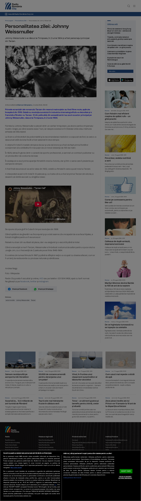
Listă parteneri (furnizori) (72, 477)
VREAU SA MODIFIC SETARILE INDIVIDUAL (125, 477)
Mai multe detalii (16, 467)
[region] (70, 475)
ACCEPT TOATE (126, 471)
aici (56, 484)
